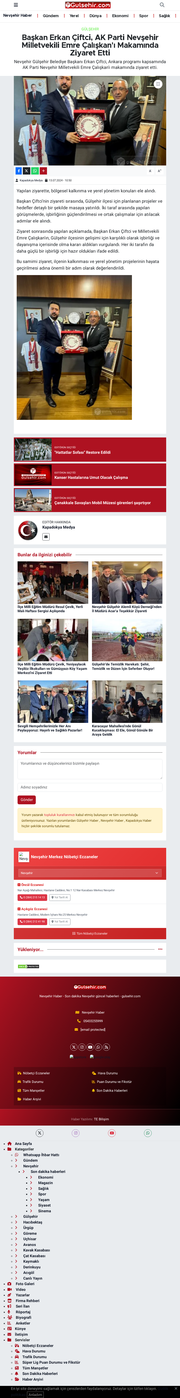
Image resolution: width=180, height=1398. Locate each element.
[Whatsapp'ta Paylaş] (35, 171)
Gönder (27, 799)
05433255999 (93, 1021)
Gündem (50, 16)
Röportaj (22, 1312)
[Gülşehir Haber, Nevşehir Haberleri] (88, 5)
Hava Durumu (108, 1073)
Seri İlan (22, 1306)
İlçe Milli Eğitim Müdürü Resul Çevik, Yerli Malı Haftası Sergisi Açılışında (50, 609)
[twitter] (39, 1133)
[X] (73, 1047)
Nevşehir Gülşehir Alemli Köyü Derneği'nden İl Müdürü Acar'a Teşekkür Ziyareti (127, 609)
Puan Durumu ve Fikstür (114, 1082)
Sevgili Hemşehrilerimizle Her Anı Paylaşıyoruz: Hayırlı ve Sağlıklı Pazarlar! (50, 728)
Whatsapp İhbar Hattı (40, 1155)
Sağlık (164, 16)
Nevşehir (30, 1166)
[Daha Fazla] (43, 171)
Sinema (44, 1211)
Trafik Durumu (33, 1082)
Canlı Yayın (32, 1278)
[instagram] (75, 1133)
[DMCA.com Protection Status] (29, 966)
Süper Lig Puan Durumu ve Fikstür (51, 1362)
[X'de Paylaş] (26, 171)
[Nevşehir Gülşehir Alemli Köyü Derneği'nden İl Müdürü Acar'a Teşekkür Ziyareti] (127, 582)
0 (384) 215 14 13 (34, 897)
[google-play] (100, 1057)
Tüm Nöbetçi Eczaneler (92, 933)
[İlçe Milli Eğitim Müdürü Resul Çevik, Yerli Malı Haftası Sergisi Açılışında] (53, 582)
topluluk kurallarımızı (60, 815)
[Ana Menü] (16, 5)
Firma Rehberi (27, 1301)
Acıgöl (28, 1272)
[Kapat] (177, 1389)
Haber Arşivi (32, 1099)
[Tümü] (160, 949)
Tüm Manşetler (34, 1091)
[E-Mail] (46, 536)
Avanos (29, 1244)
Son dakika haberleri (47, 1171)
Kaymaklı (30, 1261)
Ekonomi (119, 16)
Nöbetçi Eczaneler (36, 1073)
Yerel (73, 16)
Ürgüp (28, 1227)
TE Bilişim (101, 1119)
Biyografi (23, 1317)
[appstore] (78, 1057)
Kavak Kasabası (36, 1250)
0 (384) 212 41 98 (34, 921)
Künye (20, 1328)
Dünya (95, 16)
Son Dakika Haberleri (112, 1091)
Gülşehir (90, 29)
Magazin (45, 1183)
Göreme (29, 1233)
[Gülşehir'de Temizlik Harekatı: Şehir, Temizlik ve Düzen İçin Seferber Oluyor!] (127, 639)
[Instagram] (82, 1047)
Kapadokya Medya (31, 180)
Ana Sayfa (23, 1143)
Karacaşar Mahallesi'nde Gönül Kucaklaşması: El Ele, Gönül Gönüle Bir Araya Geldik (122, 730)
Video (20, 1289)
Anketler (22, 1323)
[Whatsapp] (98, 1047)
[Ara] (162, 5)
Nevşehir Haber (17, 16)
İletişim (21, 1334)
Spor (143, 16)
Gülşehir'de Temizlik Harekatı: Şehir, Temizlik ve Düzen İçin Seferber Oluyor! (123, 666)
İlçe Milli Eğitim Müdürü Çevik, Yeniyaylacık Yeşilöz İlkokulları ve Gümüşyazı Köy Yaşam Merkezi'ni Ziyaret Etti (52, 668)
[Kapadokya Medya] (28, 530)
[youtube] (112, 1133)
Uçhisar (29, 1239)
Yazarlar (22, 1295)
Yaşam (43, 1200)
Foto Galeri (24, 1284)
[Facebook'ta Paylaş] (19, 171)
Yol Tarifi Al (61, 897)
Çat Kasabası (33, 1256)
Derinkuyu (31, 1267)
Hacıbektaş (32, 1222)
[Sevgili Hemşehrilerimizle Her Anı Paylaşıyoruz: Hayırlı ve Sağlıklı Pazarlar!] (53, 701)
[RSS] (106, 1047)
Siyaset (44, 1205)
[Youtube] (90, 1047)
